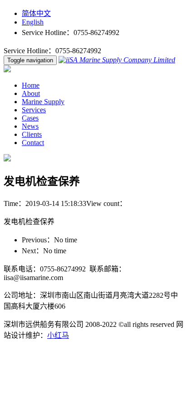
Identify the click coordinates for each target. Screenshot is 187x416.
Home (30, 85)
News (30, 126)
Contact (33, 142)
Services (34, 110)
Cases (30, 118)
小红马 (58, 335)
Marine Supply (43, 101)
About (31, 93)
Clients (32, 134)
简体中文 (36, 13)
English (33, 22)
